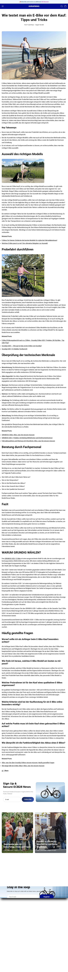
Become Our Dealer (8, 930)
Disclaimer (39, 943)
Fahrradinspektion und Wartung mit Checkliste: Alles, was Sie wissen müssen (28, 441)
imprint (38, 924)
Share (6, 770)
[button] (61, 6)
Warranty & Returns (42, 927)
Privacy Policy (40, 937)
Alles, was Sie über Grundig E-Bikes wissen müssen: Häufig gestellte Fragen (28, 763)
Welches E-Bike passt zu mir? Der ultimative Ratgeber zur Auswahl (25, 243)
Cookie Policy (40, 950)
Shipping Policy (41, 930)
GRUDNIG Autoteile (8, 940)
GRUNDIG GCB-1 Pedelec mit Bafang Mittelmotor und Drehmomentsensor (27, 438)
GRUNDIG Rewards (8, 934)
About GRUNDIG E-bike (9, 924)
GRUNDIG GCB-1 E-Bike (12, 558)
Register (47, 897)
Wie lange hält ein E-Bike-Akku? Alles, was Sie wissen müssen (23, 766)
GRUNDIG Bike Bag (42, 909)
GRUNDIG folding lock (43, 906)
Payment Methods (42, 934)
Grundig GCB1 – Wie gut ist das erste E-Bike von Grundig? (22, 346)
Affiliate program (7, 937)
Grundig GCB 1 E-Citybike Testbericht (14, 349)
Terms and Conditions (43, 940)
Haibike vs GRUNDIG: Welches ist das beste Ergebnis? (47, 844)
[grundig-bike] (34, 6)
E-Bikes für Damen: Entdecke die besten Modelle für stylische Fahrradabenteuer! (29, 240)
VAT (37, 947)
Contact (4, 927)
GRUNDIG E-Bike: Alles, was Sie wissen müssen (18, 435)
